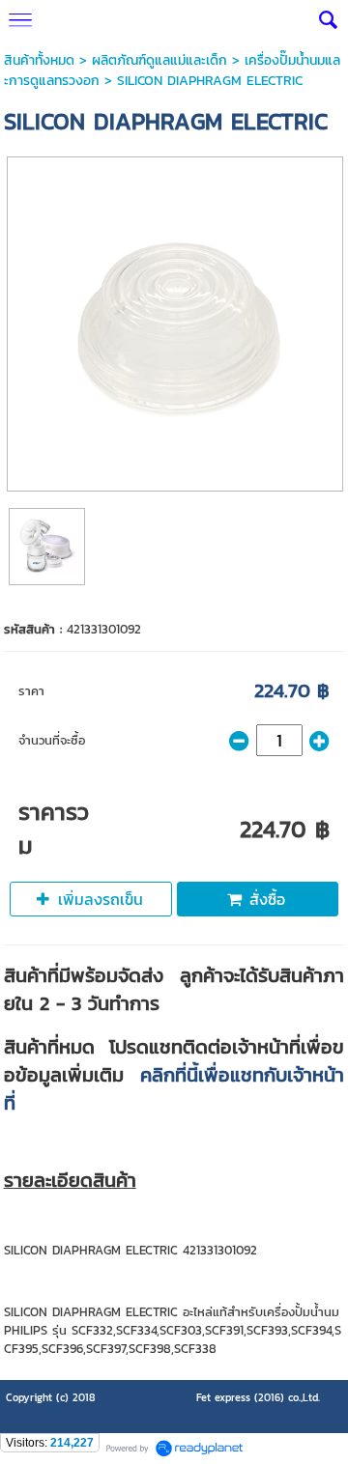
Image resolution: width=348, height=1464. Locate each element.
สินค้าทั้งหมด (39, 60)
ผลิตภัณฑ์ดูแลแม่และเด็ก (159, 60)
